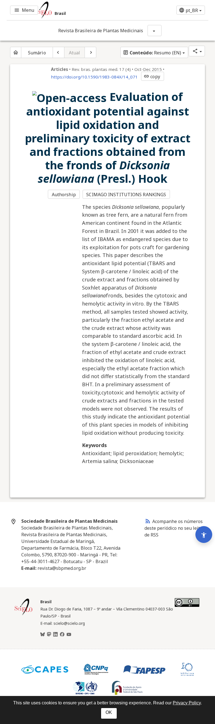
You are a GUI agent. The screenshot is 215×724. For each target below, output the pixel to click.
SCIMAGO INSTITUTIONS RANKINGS (126, 194)
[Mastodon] (49, 635)
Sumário (37, 53)
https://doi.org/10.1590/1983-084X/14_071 (94, 77)
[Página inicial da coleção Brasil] (23, 614)
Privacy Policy (187, 702)
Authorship (64, 194)
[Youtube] (69, 635)
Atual (74, 53)
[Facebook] (62, 635)
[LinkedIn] (55, 635)
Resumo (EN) (152, 53)
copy (152, 76)
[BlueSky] (42, 635)
